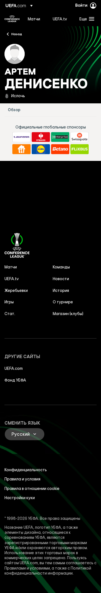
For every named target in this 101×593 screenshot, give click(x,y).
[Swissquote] (79, 137)
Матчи (10, 267)
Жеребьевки (16, 290)
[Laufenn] (21, 137)
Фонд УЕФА (15, 380)
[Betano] (60, 149)
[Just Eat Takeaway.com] (21, 149)
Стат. (9, 313)
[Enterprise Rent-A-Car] (60, 137)
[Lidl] (41, 149)
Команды (61, 267)
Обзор (14, 110)
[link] (34, 19)
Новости (61, 279)
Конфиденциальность (25, 470)
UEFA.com (13, 368)
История (61, 290)
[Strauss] (41, 137)
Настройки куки (19, 498)
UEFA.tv (11, 279)
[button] (85, 19)
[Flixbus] (79, 149)
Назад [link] (16, 34)
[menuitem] (35, 19)
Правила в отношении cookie (31, 488)
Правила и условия (22, 479)
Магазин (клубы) (68, 313)
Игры (9, 302)
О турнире (63, 302)
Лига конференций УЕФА (12, 18)
